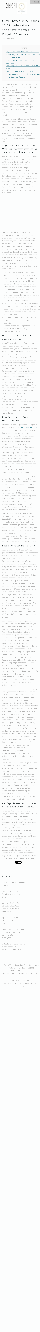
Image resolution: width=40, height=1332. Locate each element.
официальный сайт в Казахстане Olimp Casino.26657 (10, 920)
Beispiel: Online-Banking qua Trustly (19, 71)
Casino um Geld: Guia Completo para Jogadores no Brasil (13, 894)
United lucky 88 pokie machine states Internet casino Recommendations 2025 (13, 947)
